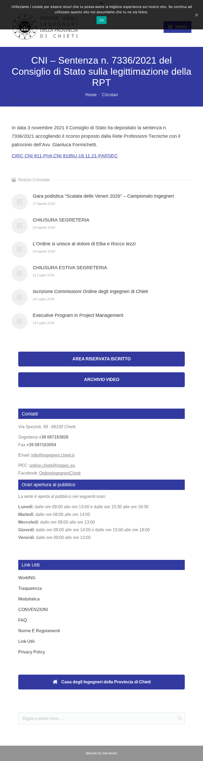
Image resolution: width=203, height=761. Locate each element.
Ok (101, 20)
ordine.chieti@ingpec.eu (52, 465)
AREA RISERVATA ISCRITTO (101, 359)
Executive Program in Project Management (78, 315)
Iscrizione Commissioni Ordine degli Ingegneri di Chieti (90, 291)
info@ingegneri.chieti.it (52, 455)
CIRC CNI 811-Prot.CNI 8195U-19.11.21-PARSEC (65, 155)
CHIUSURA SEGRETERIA (61, 220)
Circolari (110, 94)
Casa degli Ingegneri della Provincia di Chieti (105, 682)
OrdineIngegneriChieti (60, 473)
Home (91, 94)
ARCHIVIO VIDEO (101, 379)
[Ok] (196, 14)
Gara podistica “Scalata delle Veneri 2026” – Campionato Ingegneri (103, 196)
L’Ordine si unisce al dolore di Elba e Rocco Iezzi (84, 243)
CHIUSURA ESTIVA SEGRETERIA (70, 267)
